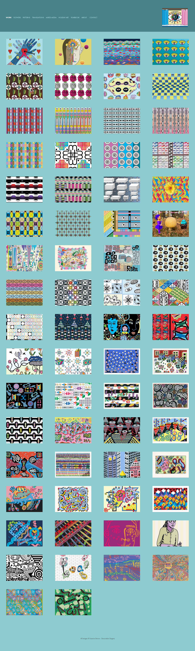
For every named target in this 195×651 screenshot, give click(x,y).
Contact (93, 17)
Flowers (17, 17)
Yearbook (75, 17)
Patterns (26, 17)
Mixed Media (51, 17)
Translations (38, 17)
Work (9, 17)
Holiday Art (64, 17)
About (84, 17)
